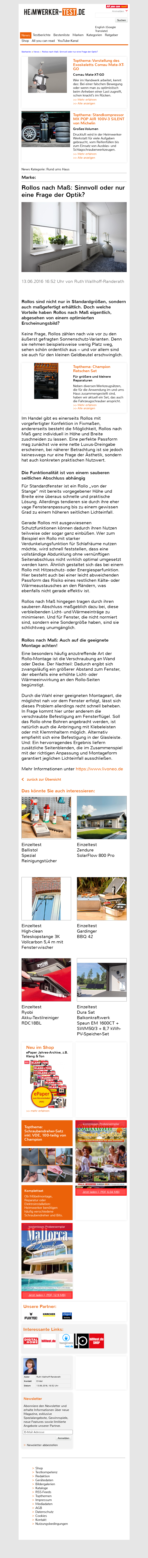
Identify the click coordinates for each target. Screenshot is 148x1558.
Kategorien (94, 35)
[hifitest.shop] (96, 1351)
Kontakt (40, 1520)
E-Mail (39, 1381)
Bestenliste (61, 35)
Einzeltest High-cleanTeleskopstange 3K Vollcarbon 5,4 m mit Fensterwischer (42, 936)
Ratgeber (111, 35)
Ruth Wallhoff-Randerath (48, 1376)
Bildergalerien (45, 1484)
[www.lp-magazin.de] (81, 1351)
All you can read (43, 41)
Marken (78, 35)
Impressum (43, 1500)
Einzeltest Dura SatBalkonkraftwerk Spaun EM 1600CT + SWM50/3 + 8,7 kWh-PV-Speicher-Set (99, 1020)
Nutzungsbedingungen (51, 1524)
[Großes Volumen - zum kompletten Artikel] (47, 136)
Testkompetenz (46, 1472)
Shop (25, 41)
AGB (38, 1508)
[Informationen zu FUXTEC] (31, 1315)
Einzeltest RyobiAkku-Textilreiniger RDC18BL (40, 1015)
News (25, 35)
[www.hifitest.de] (48, 1351)
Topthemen (43, 1496)
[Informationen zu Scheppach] (67, 1315)
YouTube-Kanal (68, 41)
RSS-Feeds (43, 1492)
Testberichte (42, 35)
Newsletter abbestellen (42, 1445)
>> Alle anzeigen (84, 103)
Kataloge (41, 1488)
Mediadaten (44, 1504)
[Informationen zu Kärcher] (49, 1315)
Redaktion (42, 1476)
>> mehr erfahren (37, 1111)
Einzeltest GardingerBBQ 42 (87, 931)
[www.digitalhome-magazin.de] (30, 1351)
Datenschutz (44, 1512)
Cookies (41, 1516)
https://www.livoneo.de (99, 769)
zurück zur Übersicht (44, 779)
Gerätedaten (44, 1480)
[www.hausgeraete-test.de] (66, 1351)
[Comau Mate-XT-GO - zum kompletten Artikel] (47, 82)
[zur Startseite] (59, 12)
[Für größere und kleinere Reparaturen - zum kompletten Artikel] (47, 388)
